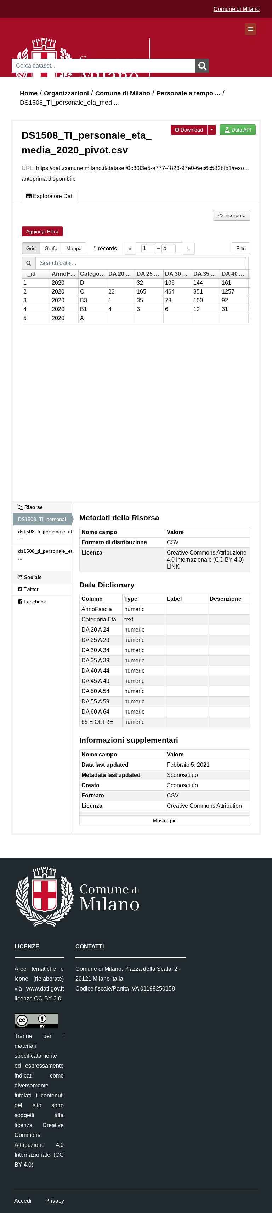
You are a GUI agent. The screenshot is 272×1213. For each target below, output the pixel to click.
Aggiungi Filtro (42, 231)
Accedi (23, 1201)
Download (191, 130)
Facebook (34, 601)
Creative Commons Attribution (204, 806)
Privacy (54, 1201)
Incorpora (234, 215)
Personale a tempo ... (188, 93)
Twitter (30, 589)
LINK (173, 567)
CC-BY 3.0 (47, 999)
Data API (240, 130)
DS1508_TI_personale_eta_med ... (69, 102)
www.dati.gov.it (45, 989)
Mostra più (165, 820)
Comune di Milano (237, 9)
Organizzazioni (66, 93)
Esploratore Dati (53, 196)
